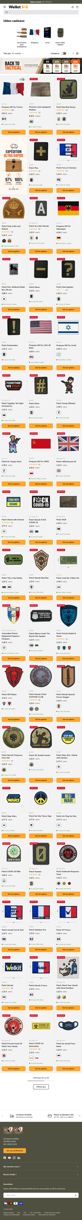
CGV (18, 1212)
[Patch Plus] (41, 150)
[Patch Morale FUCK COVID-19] (41, 502)
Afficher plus (41, 1087)
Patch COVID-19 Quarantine (36, 1044)
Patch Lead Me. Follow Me (67, 578)
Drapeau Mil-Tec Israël (66, 345)
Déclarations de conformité (47, 1215)
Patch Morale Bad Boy (39, 578)
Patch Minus (34, 287)
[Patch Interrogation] (68, 269)
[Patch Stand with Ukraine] (14, 502)
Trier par (7, 53)
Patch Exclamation (10, 345)
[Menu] (4, 7)
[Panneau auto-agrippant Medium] (41, 89)
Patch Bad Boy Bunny (65, 107)
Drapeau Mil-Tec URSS (39, 461)
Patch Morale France (38, 985)
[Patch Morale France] (41, 967)
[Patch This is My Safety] (14, 560)
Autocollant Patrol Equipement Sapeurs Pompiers (11, 636)
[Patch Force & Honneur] (68, 150)
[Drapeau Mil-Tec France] (14, 89)
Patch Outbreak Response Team (67, 872)
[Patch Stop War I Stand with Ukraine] (68, 737)
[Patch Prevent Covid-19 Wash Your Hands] (14, 1026)
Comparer (55, 53)
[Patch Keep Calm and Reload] (14, 208)
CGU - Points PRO (35, 1212)
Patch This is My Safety (12, 578)
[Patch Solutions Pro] (41, 912)
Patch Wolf (61, 519)
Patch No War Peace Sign (40, 816)
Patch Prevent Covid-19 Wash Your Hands (12, 1044)
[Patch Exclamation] (14, 327)
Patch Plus (33, 168)
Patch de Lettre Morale (39, 226)
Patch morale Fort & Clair (13, 930)
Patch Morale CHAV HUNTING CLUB (37, 695)
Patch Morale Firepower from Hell (12, 756)
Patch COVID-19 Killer (11, 871)
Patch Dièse (34, 403)
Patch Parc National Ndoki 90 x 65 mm (13, 288)
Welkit (10, 1209)
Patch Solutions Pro (37, 930)
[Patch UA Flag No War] (68, 798)
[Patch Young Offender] (68, 385)
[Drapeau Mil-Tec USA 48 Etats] (41, 327)
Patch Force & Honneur (66, 168)
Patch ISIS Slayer (9, 694)
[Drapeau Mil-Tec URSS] (41, 444)
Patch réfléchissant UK (66, 461)
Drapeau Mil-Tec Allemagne (63, 227)
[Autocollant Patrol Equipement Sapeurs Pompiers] (14, 616)
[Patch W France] (68, 912)
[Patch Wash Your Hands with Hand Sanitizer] (68, 967)
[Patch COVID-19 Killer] (14, 854)
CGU (24, 1212)
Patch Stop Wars (9, 816)
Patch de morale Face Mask (65, 1044)
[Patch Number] (41, 854)
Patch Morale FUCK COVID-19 (37, 521)
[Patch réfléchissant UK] (68, 444)
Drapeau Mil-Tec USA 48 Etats (40, 346)
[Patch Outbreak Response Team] (68, 854)
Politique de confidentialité (11, 1215)
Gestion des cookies (29, 1215)
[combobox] (41, 12)
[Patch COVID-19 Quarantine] (41, 1026)
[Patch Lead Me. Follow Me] (68, 560)
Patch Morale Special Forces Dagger (65, 695)
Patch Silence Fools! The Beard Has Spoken (39, 634)
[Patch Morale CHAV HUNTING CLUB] (41, 676)
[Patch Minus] (41, 269)
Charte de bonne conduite (52, 1212)
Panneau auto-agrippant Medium (40, 108)
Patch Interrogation (64, 287)
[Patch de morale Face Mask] (68, 1026)
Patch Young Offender (65, 403)
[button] (77, 7)
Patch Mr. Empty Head (11, 461)
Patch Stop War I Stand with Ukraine (66, 756)
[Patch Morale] (14, 967)
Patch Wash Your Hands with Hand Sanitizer (67, 986)
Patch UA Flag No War (66, 816)
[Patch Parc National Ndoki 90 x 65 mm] (14, 269)
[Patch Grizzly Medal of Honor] (68, 616)
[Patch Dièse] (41, 386)
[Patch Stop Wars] (14, 798)
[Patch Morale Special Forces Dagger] (68, 676)
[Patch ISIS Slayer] (14, 676)
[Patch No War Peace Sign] (41, 798)
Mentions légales (8, 1212)
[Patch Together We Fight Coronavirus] (14, 385)
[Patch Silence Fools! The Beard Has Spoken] (41, 616)
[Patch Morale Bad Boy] (41, 560)
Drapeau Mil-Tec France (12, 107)
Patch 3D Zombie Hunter (39, 755)
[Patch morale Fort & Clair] (14, 912)
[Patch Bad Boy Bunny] (68, 89)
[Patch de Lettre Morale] (41, 208)
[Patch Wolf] (68, 502)
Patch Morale (7, 985)
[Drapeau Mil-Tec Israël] (68, 327)
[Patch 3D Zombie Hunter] (41, 737)
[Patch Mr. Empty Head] (14, 444)
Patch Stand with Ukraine (13, 519)
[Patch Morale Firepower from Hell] (14, 737)
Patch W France (63, 930)
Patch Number (35, 871)
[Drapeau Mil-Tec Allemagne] (68, 208)
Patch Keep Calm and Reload (11, 227)
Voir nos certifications (14, 1151)
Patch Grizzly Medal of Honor (66, 634)
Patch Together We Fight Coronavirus (12, 404)
